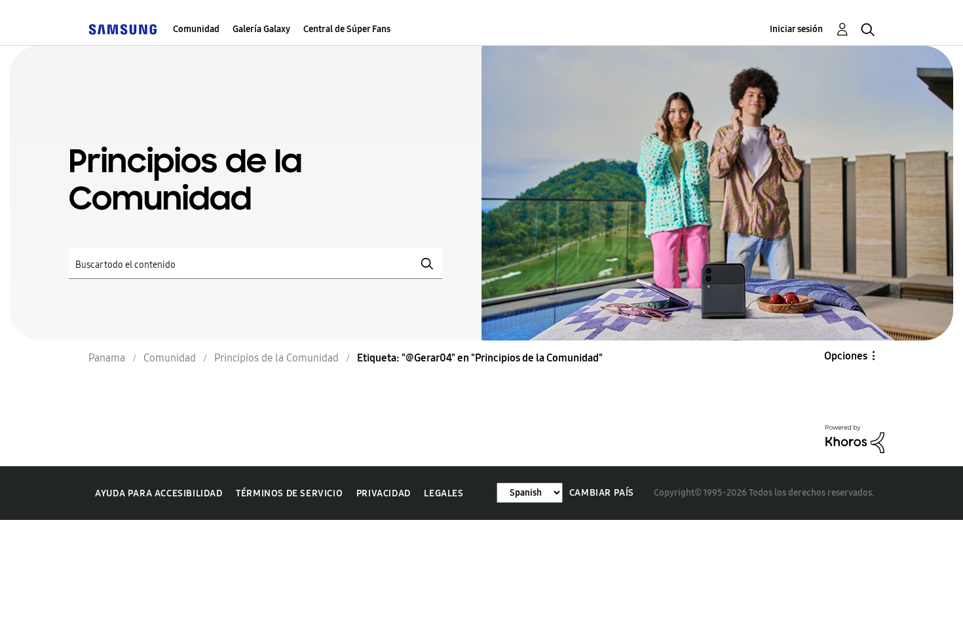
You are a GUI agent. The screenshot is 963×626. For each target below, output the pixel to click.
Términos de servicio (289, 493)
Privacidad (383, 493)
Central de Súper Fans (346, 29)
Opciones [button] (845, 356)
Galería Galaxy (261, 29)
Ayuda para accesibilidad (158, 493)
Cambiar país (601, 492)
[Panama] (122, 29)
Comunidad (196, 29)
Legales (443, 493)
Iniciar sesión (796, 29)
